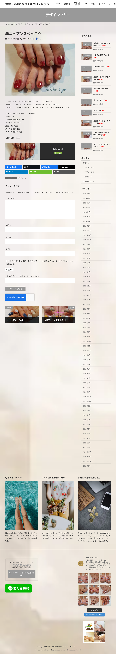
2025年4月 (87, 267)
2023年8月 (87, 360)
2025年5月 (87, 263)
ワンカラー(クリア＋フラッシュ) (101, 145)
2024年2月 (87, 332)
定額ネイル (88, 177)
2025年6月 (87, 258)
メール (9, 237)
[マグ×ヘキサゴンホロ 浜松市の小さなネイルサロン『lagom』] (105, 601)
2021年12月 (87, 452)
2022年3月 (87, 438)
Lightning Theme (57, 650)
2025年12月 (87, 230)
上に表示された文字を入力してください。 (22, 276)
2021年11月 (87, 457)
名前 (8, 225)
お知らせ (86, 163)
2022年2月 (87, 443)
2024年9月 (87, 300)
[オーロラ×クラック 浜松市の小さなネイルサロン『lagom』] (83, 590)
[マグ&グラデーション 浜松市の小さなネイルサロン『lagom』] (94, 601)
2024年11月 (87, 290)
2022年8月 (87, 415)
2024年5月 (87, 318)
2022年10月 (87, 406)
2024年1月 (87, 337)
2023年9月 (87, 355)
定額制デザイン (88, 181)
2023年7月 (87, 364)
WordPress (45, 650)
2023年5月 (87, 374)
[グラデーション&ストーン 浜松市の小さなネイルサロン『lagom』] (94, 578)
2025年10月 (87, 240)
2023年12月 (87, 341)
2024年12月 (87, 286)
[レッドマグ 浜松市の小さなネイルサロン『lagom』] (94, 590)
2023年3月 (87, 383)
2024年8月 (87, 304)
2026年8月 (87, 194)
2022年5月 (87, 429)
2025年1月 (87, 281)
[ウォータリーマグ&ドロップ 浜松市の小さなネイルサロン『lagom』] (105, 578)
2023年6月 (87, 369)
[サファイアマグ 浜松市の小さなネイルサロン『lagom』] (83, 578)
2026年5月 (87, 207)
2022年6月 (87, 424)
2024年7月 (87, 309)
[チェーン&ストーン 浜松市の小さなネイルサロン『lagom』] (105, 590)
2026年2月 (87, 221)
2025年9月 (87, 244)
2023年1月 (87, 392)
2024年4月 (87, 323)
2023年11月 (87, 346)
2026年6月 (87, 203)
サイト (8, 249)
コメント (10, 198)
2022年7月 (87, 420)
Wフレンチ (99, 111)
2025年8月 (87, 249)
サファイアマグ (100, 100)
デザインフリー (22, 178)
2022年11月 (87, 401)
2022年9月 (87, 411)
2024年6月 (87, 314)
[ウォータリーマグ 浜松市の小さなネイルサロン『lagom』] (83, 601)
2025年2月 (87, 277)
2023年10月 (87, 350)
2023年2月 (87, 387)
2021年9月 (87, 466)
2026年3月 (87, 217)
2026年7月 (87, 198)
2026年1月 (87, 226)
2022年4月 (87, 434)
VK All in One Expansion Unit (72, 650)
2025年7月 (87, 254)
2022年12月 (87, 397)
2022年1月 (87, 447)
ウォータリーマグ (101, 67)
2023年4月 (87, 378)
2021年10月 (87, 461)
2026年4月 (87, 212)
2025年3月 (87, 272)
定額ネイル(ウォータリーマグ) (101, 122)
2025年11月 (87, 235)
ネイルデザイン (88, 167)
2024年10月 (87, 295)
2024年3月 (87, 327)
